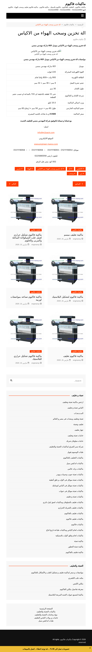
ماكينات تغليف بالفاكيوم (73, 513)
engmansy (77, 239)
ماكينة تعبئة (78, 541)
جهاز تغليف (79, 430)
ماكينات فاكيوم (75, 4)
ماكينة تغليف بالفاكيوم (74, 552)
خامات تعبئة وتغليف (75, 436)
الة (70, 169)
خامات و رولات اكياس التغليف (46, 618)
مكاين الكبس (78, 584)
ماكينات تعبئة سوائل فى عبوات (71, 491)
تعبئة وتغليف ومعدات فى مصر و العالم (68, 419)
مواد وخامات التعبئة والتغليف (46, 615)
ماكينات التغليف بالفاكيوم (73, 458)
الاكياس (79, 169)
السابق (77, 184)
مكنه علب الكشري (75, 578)
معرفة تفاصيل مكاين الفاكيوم (71, 589)
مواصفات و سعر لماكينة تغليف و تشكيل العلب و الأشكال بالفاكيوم (57, 573)
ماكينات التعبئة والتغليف (46, 612)
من (81, 173)
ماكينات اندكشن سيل (74, 463)
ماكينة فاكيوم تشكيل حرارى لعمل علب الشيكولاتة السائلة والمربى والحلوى (27, 237)
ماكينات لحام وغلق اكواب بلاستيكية (69, 536)
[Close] (90, 648)
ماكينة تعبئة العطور (75, 547)
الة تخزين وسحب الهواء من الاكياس (49, 169)
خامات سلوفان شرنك (74, 441)
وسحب (71, 173)
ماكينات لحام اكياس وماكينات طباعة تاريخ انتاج (64, 530)
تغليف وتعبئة (78, 424)
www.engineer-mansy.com (46, 144)
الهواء (29, 169)
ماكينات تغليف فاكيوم (74, 519)
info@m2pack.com (46, 132)
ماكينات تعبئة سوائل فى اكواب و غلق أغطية (66, 480)
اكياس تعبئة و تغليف (75, 408)
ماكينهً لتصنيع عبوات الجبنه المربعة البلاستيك (65, 595)
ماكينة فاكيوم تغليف (73, 356)
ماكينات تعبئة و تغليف (74, 497)
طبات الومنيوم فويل (75, 452)
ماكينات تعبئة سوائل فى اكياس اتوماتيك (67, 486)
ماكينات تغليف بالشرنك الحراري (70, 508)
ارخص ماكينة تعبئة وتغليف (73, 402)
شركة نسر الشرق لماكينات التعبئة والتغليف (66, 447)
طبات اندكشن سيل (46, 621)
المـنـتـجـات (78, 413)
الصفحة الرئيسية (46, 609)
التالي (14, 184)
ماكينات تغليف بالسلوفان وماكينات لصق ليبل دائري (63, 502)
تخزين (19, 169)
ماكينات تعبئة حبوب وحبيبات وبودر (69, 474)
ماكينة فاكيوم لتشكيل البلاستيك (67, 297)
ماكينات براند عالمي (75, 469)
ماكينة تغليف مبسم (73, 234)
